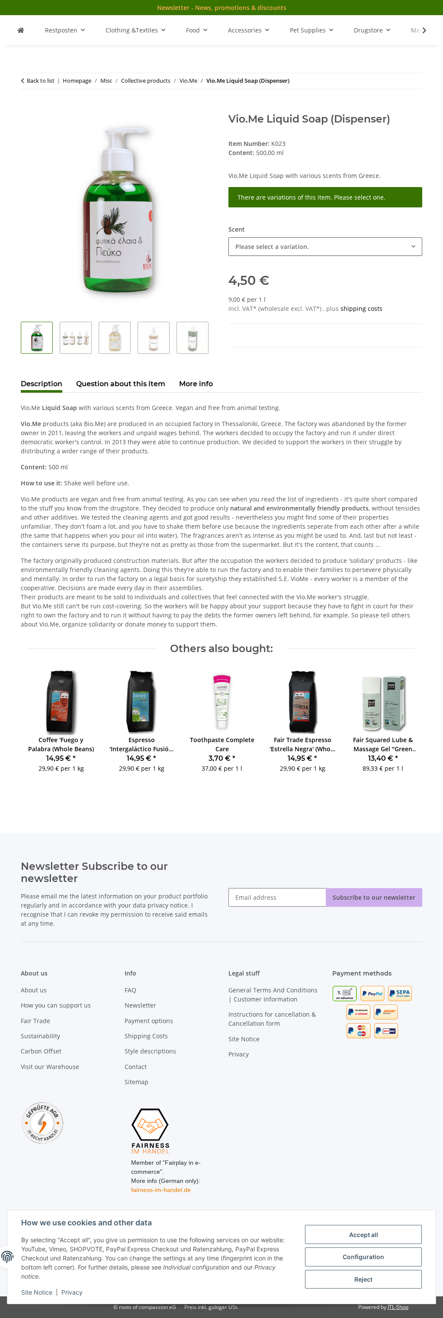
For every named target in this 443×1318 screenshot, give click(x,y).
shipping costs (361, 308)
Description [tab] (41, 384)
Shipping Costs (146, 1036)
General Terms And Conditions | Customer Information (273, 994)
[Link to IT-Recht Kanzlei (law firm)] (42, 1122)
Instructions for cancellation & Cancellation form (272, 1018)
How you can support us (56, 1005)
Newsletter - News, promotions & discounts (221, 7)
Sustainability (40, 1036)
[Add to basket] (28, 108)
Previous (42, 726)
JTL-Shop (398, 1307)
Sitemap (136, 1082)
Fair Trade (35, 1021)
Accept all (363, 1234)
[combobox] (325, 246)
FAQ (130, 990)
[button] (418, 30)
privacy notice (168, 905)
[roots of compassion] (21, 30)
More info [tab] (196, 384)
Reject (363, 1279)
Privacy (72, 1292)
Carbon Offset (41, 1051)
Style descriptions (150, 1051)
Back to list (41, 80)
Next (401, 726)
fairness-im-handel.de (161, 1189)
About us (34, 990)
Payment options (149, 1021)
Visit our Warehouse (50, 1067)
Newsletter (140, 1005)
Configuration (363, 1256)
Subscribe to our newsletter (374, 897)
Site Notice (36, 1292)
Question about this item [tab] (120, 384)
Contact (136, 1067)
